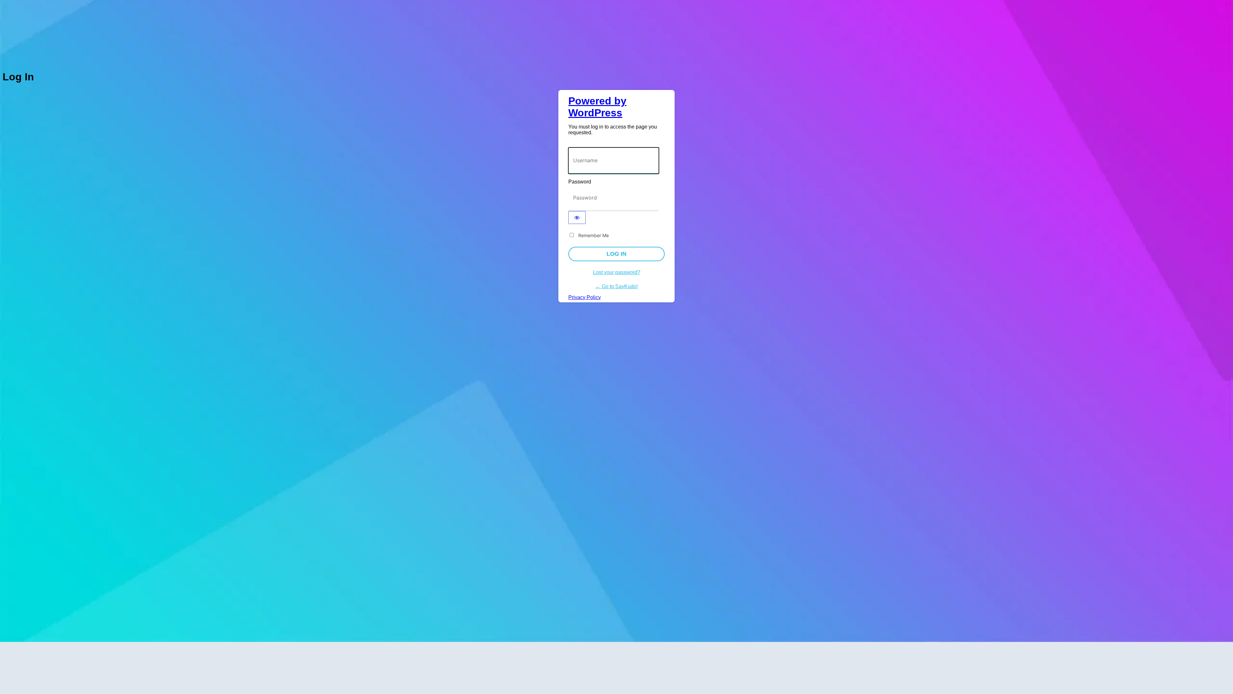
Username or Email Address (599, 144)
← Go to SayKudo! (616, 286)
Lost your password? (616, 272)
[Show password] (577, 217)
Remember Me (593, 235)
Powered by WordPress (597, 107)
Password (579, 181)
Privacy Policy (584, 297)
